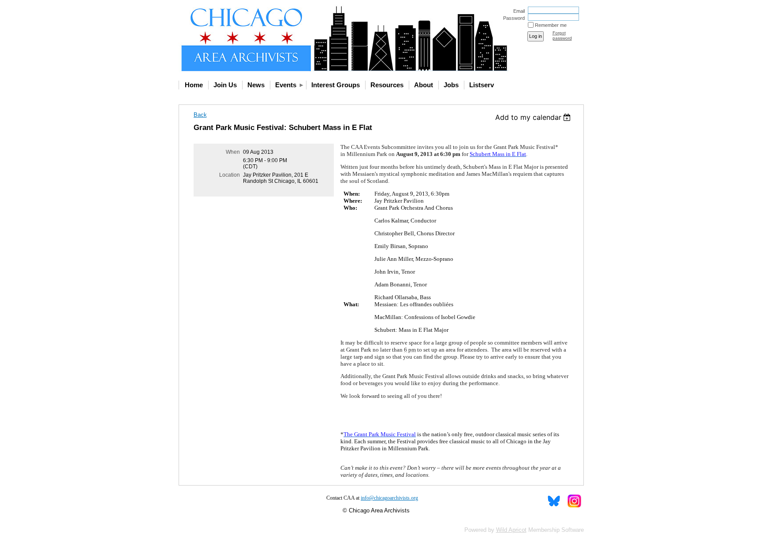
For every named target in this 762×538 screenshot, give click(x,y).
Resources (386, 85)
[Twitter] (553, 501)
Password (512, 18)
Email (517, 11)
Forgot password (562, 35)
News (256, 85)
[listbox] (534, 117)
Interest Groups (335, 85)
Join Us (225, 85)
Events (285, 85)
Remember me (551, 25)
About (423, 85)
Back (200, 114)
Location (229, 175)
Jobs (451, 85)
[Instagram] (574, 501)
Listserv (481, 85)
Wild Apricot (511, 530)
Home (194, 85)
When (233, 152)
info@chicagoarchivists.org (389, 498)
